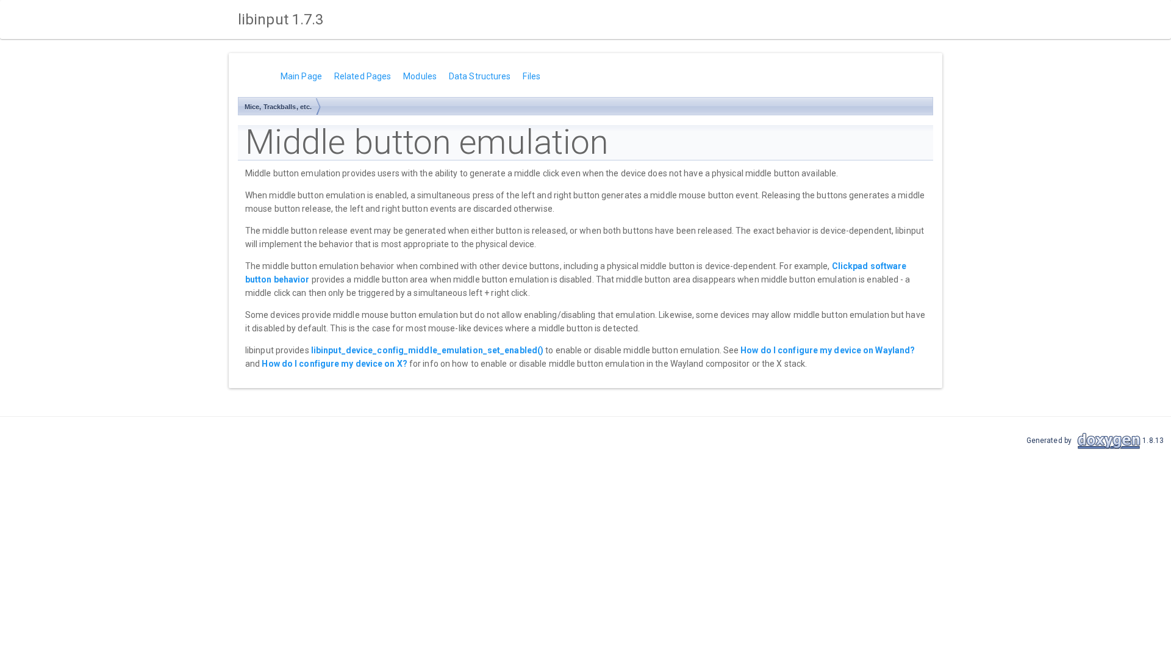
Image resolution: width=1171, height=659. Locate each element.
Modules (420, 76)
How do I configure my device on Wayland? (827, 350)
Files (531, 76)
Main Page (301, 76)
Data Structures (480, 76)
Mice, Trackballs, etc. (278, 106)
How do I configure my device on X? (334, 364)
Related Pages (362, 76)
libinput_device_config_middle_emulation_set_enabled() (427, 350)
